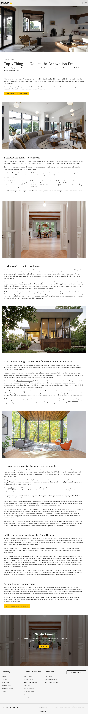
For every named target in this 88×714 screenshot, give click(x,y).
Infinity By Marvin (6, 685)
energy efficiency (58, 395)
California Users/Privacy (78, 707)
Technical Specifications (30, 682)
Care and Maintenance (30, 698)
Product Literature (29, 688)
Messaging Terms (65, 707)
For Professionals (29, 679)
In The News (5, 682)
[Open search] (82, 3)
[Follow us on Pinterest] (10, 707)
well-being (11, 488)
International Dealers (51, 679)
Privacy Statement (43, 707)
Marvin (32, 599)
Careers (4, 676)
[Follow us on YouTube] (14, 707)
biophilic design (67, 513)
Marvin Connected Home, (24, 381)
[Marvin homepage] (6, 3)
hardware (52, 564)
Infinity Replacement (7, 688)
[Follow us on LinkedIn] (17, 707)
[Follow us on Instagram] (7, 707)
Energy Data (27, 685)
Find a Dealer (49, 676)
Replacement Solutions (51, 682)
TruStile (4, 691)
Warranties (27, 694)
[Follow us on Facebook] (4, 707)
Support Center (28, 676)
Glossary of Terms (29, 691)
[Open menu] (86, 2)
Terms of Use (54, 707)
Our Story (4, 679)
